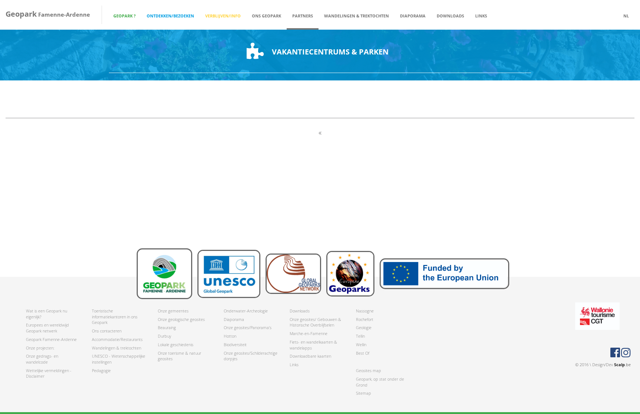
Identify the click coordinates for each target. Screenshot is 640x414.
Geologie (363, 327)
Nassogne (365, 311)
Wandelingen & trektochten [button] (356, 16)
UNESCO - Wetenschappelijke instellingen (118, 359)
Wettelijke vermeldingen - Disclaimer (48, 373)
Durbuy (164, 336)
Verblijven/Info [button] (223, 16)
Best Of (362, 353)
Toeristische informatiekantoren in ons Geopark (114, 316)
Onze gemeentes (173, 311)
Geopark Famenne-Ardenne (51, 339)
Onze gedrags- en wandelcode (42, 359)
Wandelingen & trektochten (116, 348)
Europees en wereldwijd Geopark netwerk (47, 328)
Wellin (361, 344)
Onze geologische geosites (181, 319)
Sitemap (363, 393)
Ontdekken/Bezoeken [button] (170, 16)
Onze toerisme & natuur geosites (179, 356)
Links (481, 16)
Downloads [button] (450, 16)
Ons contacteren (106, 331)
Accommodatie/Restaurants (117, 339)
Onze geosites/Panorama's (247, 327)
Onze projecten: (40, 348)
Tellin (360, 336)
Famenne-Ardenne (48, 14)
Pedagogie (101, 370)
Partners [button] (302, 16)
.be (622, 364)
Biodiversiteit (235, 344)
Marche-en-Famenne (308, 333)
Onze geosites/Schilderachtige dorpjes (250, 356)
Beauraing (167, 327)
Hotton (230, 336)
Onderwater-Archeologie (246, 311)
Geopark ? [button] (124, 16)
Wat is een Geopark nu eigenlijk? (46, 313)
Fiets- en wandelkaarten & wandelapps (313, 345)
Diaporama (413, 16)
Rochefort (364, 319)
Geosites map (368, 370)
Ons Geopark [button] (266, 16)
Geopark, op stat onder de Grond (380, 382)
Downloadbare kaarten (310, 356)
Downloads (300, 311)
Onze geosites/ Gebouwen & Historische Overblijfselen (315, 322)
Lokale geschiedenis (175, 344)
